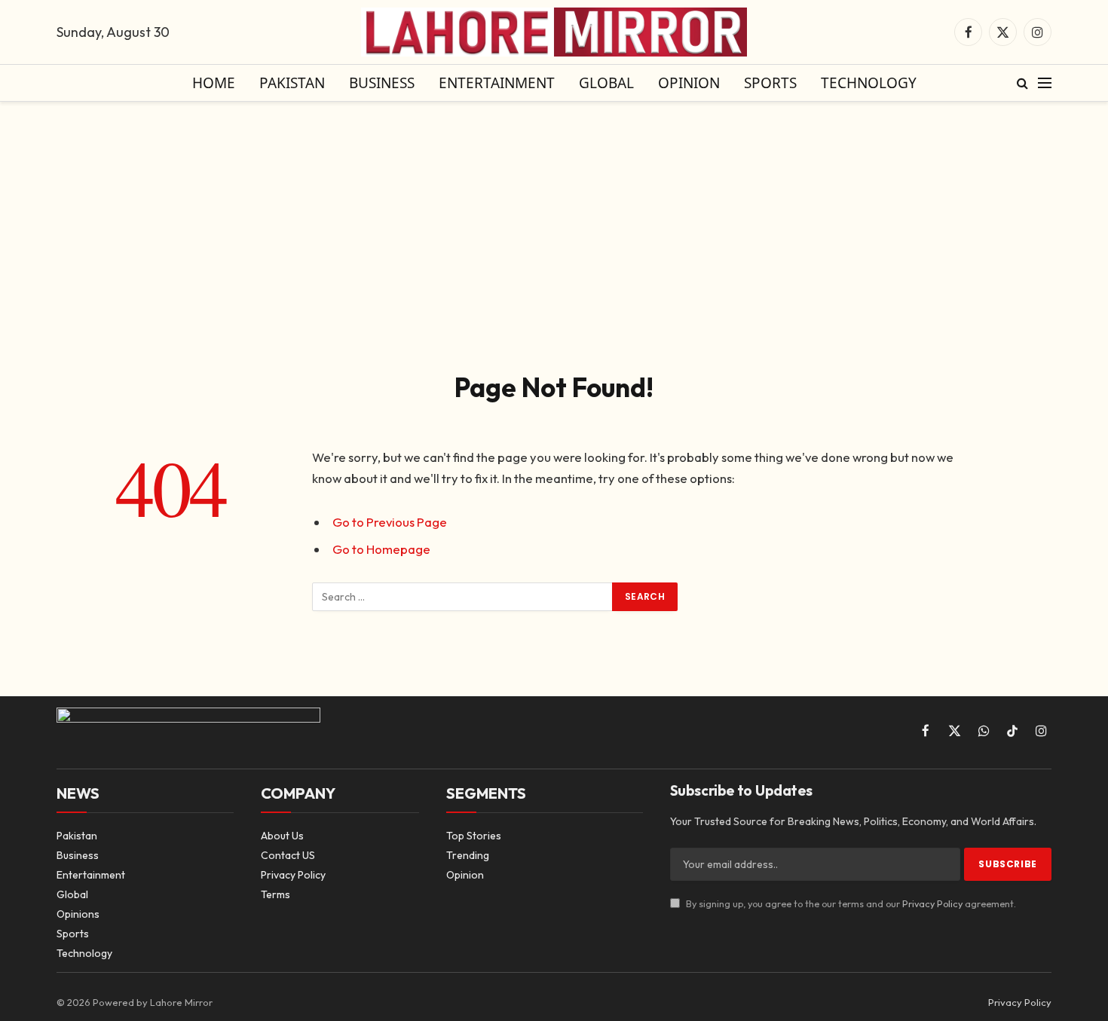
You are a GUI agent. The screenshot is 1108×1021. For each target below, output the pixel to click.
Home (213, 83)
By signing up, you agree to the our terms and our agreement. (850, 903)
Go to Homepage (381, 549)
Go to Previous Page (389, 522)
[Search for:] (463, 596)
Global (606, 83)
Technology (869, 83)
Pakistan (292, 83)
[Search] (1022, 83)
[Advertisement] (554, 233)
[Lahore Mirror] (554, 32)
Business (382, 83)
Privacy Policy (932, 903)
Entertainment (497, 83)
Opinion (689, 83)
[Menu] (1044, 83)
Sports (770, 83)
